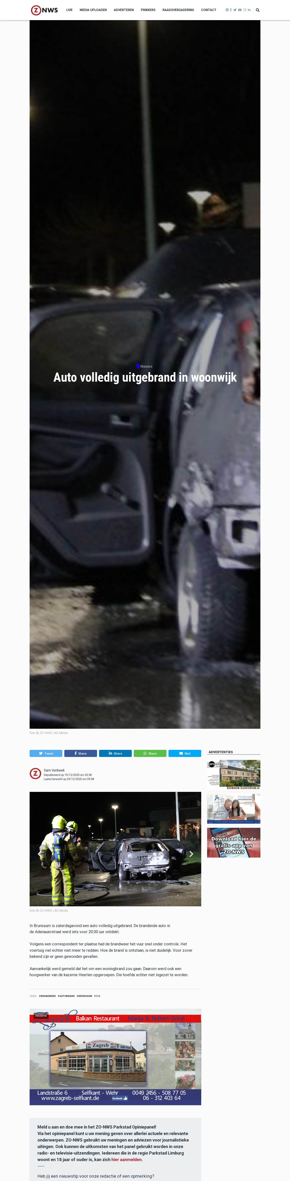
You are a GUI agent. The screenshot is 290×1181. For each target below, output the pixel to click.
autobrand (67, 996)
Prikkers (148, 10)
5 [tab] (122, 909)
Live (69, 10)
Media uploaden (93, 10)
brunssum (85, 996)
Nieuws (146, 366)
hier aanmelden (126, 1159)
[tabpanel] (115, 854)
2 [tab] (112, 909)
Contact (208, 10)
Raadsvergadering (178, 10)
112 (98, 996)
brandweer (48, 996)
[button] (46, 753)
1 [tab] (108, 909)
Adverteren (124, 10)
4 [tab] (118, 909)
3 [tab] (115, 909)
